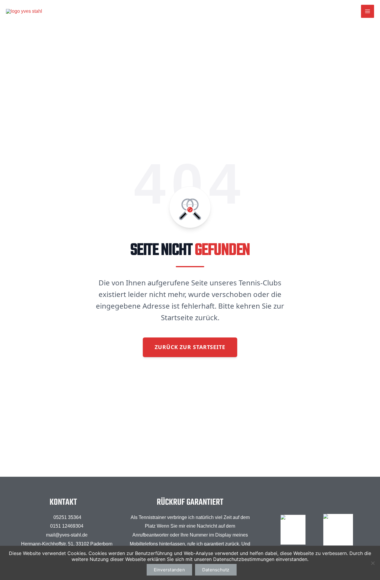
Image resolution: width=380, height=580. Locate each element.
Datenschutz (215, 570)
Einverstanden (169, 570)
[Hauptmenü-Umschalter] (367, 11)
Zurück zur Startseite (190, 347)
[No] (373, 563)
